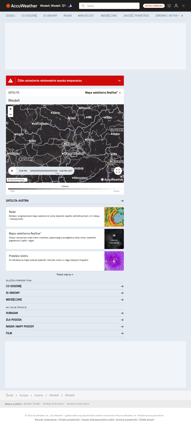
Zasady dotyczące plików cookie (98, 419)
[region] (65, 143)
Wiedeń (54, 395)
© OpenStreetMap (16, 179)
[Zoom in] (10, 109)
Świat (9, 395)
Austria (39, 395)
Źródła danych (146, 419)
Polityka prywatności (69, 419)
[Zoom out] (10, 114)
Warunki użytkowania (46, 419)
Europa (24, 395)
